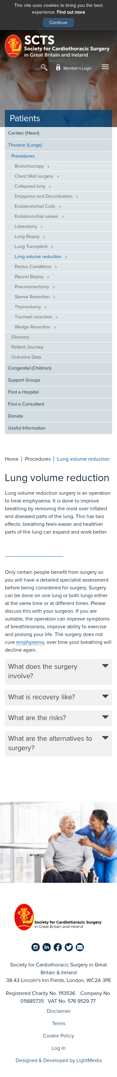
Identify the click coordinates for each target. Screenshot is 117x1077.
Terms (58, 1023)
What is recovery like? (41, 697)
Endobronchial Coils (36, 206)
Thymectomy (28, 307)
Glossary (20, 337)
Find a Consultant (26, 404)
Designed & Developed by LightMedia (59, 1060)
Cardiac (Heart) (23, 133)
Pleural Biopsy (30, 277)
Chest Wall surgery (35, 176)
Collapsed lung (30, 186)
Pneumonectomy (32, 287)
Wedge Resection (33, 327)
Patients (25, 118)
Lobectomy (26, 226)
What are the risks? (37, 718)
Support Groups (24, 380)
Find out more (71, 12)
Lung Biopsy (28, 236)
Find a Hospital (23, 392)
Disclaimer (59, 1011)
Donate (15, 416)
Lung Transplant (32, 246)
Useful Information (27, 428)
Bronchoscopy (30, 166)
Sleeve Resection (33, 297)
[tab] (58, 671)
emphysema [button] (30, 642)
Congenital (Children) (29, 368)
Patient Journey (27, 347)
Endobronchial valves (37, 216)
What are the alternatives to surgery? (50, 743)
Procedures (23, 156)
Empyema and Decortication (44, 196)
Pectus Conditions (34, 267)
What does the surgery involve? (42, 671)
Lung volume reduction (39, 256)
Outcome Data (26, 357)
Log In (59, 1048)
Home (12, 459)
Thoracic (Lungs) (25, 145)
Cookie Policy (58, 1035)
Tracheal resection (34, 317)
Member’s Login (77, 68)
